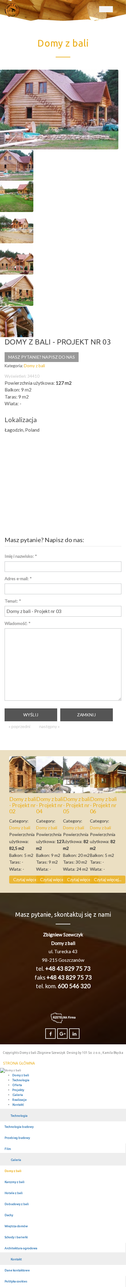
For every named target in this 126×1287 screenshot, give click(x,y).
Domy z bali (20, 1075)
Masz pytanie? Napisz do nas (41, 357)
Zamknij (86, 714)
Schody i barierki (16, 1237)
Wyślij (30, 714)
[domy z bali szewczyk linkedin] (74, 1033)
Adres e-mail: (18, 578)
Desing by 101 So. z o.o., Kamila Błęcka (95, 1052)
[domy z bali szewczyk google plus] (62, 1033)
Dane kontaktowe (17, 1270)
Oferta (17, 1085)
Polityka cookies (16, 1281)
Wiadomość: (18, 623)
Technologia (21, 1080)
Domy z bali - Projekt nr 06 (103, 805)
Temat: (13, 600)
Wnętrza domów (16, 1226)
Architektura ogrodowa (21, 1248)
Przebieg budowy (17, 1137)
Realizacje (19, 1099)
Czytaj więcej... (27, 879)
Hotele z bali (14, 1193)
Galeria (18, 1094)
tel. (63, 968)
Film (8, 1148)
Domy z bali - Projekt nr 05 (76, 805)
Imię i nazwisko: (21, 556)
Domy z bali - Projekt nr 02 (22, 805)
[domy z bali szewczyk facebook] (50, 1033)
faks (63, 977)
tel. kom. (63, 986)
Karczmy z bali (14, 1182)
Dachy (9, 1215)
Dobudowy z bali (17, 1204)
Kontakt (18, 1104)
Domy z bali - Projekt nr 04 (49, 805)
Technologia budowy (19, 1126)
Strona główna (19, 1063)
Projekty (18, 1090)
